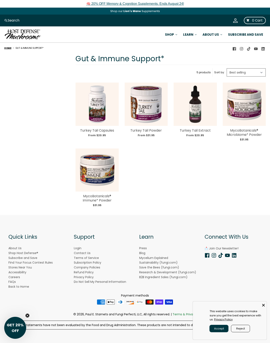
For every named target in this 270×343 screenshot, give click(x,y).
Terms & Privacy (185, 314)
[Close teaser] (27, 315)
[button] (15, 328)
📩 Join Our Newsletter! (222, 248)
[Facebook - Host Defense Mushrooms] (234, 48)
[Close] (263, 304)
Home (7, 48)
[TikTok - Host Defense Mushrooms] (248, 48)
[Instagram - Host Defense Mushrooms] (241, 48)
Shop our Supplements (135, 11)
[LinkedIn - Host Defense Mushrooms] (263, 48)
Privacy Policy (223, 319)
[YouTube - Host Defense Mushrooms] (256, 48)
